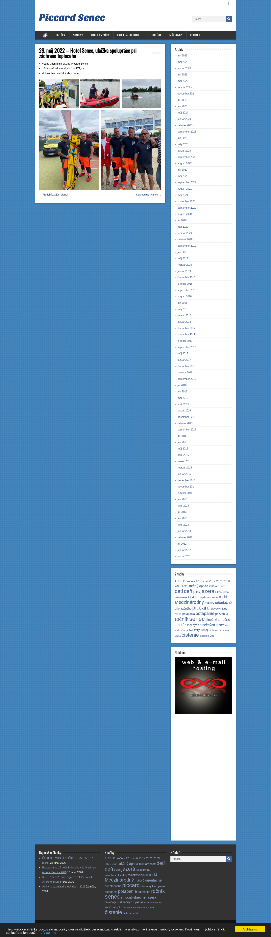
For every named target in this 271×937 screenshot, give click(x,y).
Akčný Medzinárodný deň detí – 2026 (63, 886)
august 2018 (185, 296)
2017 (212, 581)
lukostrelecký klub (186, 597)
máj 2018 (183, 309)
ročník (181, 619)
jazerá (207, 591)
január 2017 (184, 359)
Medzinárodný (189, 602)
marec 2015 (184, 461)
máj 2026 (183, 61)
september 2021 (187, 182)
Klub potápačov (100, 35)
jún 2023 (182, 137)
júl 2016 (182, 385)
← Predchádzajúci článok (53, 194)
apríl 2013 (183, 524)
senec (197, 618)
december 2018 (186, 277)
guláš (196, 592)
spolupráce (180, 630)
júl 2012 (182, 543)
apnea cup (206, 586)
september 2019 (187, 245)
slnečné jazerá (144, 897)
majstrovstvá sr (208, 597)
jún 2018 (182, 302)
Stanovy (78, 35)
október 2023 (185, 125)
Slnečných (192, 625)
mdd (223, 596)
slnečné (211, 620)
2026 (185, 586)
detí (179, 591)
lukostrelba (222, 592)
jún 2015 (182, 442)
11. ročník (189, 581)
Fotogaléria (154, 35)
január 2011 (184, 556)
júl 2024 (182, 99)
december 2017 (186, 328)
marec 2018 (184, 315)
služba (228, 625)
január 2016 (184, 410)
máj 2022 (183, 176)
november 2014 (186, 486)
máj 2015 (183, 448)
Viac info (49, 932)
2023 (226, 581)
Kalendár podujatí (128, 35)
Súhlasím (250, 929)
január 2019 (184, 271)
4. (176, 581)
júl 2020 (182, 220)
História (60, 35)
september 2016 (187, 378)
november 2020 (186, 201)
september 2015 (187, 429)
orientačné (223, 602)
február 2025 (185, 87)
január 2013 (184, 531)
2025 (178, 586)
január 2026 (184, 68)
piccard (201, 608)
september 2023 (187, 131)
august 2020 (185, 214)
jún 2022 (182, 169)
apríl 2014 (183, 505)
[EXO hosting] (203, 712)
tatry (197, 630)
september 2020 (187, 207)
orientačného (183, 608)
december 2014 (186, 480)
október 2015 (185, 423)
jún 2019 (182, 252)
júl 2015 (182, 435)
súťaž (189, 630)
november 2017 (186, 334)
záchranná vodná (145, 907)
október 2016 (185, 372)
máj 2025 (183, 80)
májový (209, 602)
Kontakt (195, 35)
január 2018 (184, 321)
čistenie (190, 635)
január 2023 (184, 150)
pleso (178, 614)
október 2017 (185, 340)
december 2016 (186, 366)
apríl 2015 (183, 454)
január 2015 (184, 473)
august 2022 (185, 163)
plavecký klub (218, 608)
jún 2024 (182, 106)
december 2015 (186, 416)
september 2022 (187, 157)
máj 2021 (183, 195)
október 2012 (185, 537)
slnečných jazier (212, 625)
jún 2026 (182, 55)
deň (188, 591)
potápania (188, 613)
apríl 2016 (183, 404)
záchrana (213, 630)
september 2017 (187, 347)
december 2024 (186, 93)
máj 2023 (183, 144)
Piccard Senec (72, 17)
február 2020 (185, 233)
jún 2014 (182, 499)
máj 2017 (183, 353)
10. (180, 581)
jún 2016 (182, 391)
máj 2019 (183, 258)
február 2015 (185, 467)
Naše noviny (176, 35)
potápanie (205, 613)
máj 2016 (183, 397)
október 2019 (185, 239)
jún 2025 (182, 74)
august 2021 (185, 188)
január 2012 (184, 550)
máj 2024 (183, 112)
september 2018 (187, 290)
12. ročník (202, 581)
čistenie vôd (207, 635)
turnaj (204, 630)
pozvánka (221, 613)
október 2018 (185, 283)
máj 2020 (183, 226)
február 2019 (185, 264)
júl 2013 (182, 511)
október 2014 (185, 492)
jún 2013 (182, 518)
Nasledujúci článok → (148, 194)
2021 (219, 581)
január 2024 (184, 118)
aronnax (220, 586)
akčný (193, 586)
